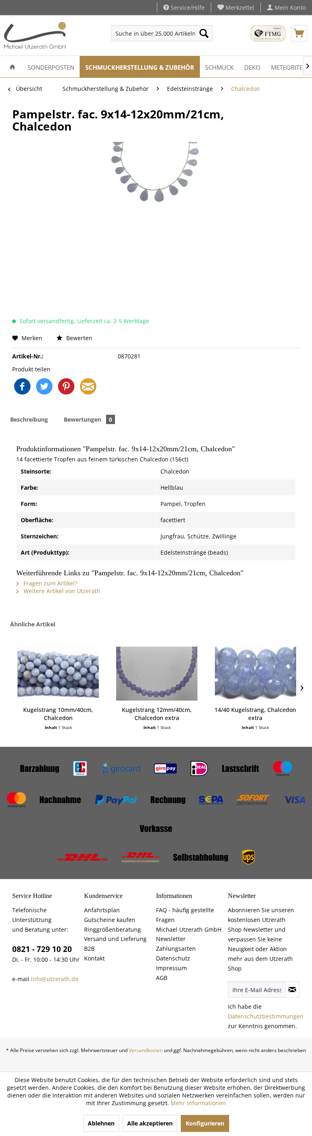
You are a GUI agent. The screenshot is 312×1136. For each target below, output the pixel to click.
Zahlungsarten (176, 948)
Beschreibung (29, 419)
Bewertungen (88, 419)
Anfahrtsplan (102, 910)
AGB (161, 978)
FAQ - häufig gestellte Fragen (185, 915)
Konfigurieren (205, 1123)
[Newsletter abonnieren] (292, 990)
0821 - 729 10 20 (42, 949)
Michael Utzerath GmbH (188, 929)
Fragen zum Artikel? (49, 583)
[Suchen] (203, 33)
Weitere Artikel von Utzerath (61, 591)
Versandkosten (145, 1050)
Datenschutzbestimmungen (265, 1016)
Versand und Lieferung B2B (115, 943)
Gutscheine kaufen (109, 920)
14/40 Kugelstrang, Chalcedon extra (255, 714)
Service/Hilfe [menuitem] (187, 7)
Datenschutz (173, 958)
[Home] (12, 66)
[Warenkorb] (299, 33)
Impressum (171, 968)
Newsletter (171, 939)
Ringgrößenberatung (112, 929)
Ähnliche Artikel (32, 624)
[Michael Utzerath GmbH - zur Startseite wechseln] (35, 35)
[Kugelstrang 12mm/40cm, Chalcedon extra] (157, 673)
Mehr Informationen (198, 1103)
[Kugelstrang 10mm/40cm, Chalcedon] (58, 673)
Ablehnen (101, 1123)
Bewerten (78, 338)
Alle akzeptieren (150, 1123)
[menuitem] (236, 7)
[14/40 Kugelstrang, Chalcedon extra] (255, 673)
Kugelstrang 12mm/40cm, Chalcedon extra (157, 714)
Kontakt (94, 958)
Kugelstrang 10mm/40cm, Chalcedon (58, 714)
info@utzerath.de (54, 979)
